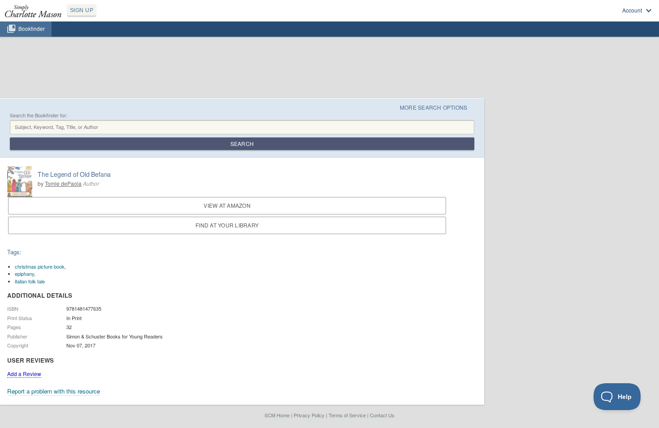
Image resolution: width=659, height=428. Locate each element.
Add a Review (24, 373)
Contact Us (382, 415)
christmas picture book (40, 266)
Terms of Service (347, 415)
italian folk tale (30, 281)
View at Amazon (227, 205)
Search (242, 143)
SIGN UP (81, 10)
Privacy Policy (309, 415)
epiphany (24, 273)
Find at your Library (227, 225)
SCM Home (277, 415)
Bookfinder (31, 28)
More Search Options (434, 107)
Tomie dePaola (63, 183)
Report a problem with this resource (53, 391)
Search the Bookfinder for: (38, 115)
